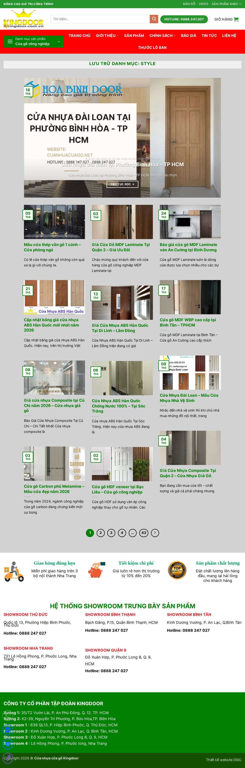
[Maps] (7, 759)
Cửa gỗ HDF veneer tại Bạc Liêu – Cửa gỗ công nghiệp (118, 489)
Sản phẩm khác (225, 4)
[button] (226, 19)
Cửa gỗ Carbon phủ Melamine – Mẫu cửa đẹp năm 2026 (54, 489)
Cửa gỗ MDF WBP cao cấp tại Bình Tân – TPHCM (188, 322)
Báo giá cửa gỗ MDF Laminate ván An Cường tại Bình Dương (188, 247)
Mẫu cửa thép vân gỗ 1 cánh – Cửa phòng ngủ (52, 247)
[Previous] (34, 138)
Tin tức (209, 35)
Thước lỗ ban (152, 47)
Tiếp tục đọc (123, 184)
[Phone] (7, 716)
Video (203, 4)
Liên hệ (229, 35)
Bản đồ (189, 4)
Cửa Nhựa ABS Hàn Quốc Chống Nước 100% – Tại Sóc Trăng (118, 405)
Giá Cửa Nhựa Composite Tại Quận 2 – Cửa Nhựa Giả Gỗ (188, 473)
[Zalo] (7, 730)
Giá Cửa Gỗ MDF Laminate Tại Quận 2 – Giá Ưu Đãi (121, 247)
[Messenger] (7, 745)
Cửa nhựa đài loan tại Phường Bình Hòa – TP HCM (122, 164)
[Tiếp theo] (155, 533)
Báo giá (188, 35)
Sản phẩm (134, 35)
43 (143, 533)
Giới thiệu (106, 35)
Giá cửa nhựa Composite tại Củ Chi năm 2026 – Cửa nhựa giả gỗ (54, 405)
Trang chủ (80, 35)
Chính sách (161, 35)
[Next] (211, 138)
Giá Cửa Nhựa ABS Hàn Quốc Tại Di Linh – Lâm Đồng (120, 328)
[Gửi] (154, 19)
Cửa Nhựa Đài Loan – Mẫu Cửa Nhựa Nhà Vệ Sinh (189, 398)
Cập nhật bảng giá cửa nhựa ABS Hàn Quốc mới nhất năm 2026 (51, 324)
